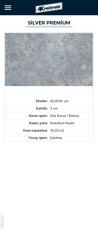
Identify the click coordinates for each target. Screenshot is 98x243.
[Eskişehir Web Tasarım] (2, 220)
